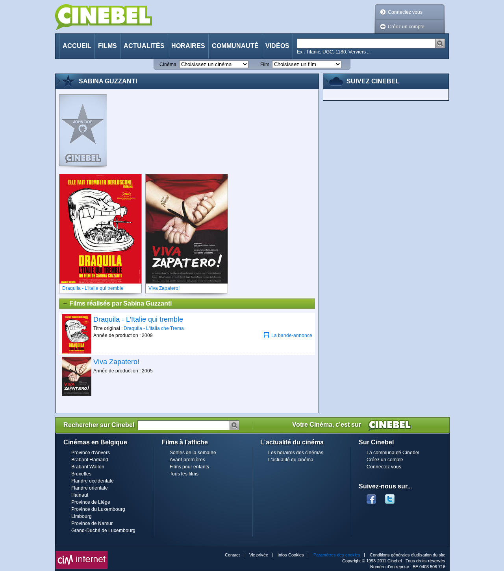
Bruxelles (81, 474)
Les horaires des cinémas (295, 452)
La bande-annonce (291, 335)
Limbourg (81, 516)
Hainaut (79, 495)
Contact (232, 555)
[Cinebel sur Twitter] (393, 496)
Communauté (235, 45)
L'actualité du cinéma (290, 459)
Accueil (77, 45)
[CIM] (81, 553)
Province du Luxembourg (98, 509)
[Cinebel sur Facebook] (371, 496)
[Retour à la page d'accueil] (103, 17)
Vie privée (258, 555)
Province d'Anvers (90, 452)
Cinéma (167, 64)
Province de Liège (90, 502)
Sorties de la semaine (193, 452)
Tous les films (184, 474)
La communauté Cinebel (393, 452)
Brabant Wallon (87, 467)
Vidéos (277, 45)
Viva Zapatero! (116, 362)
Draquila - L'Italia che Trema (154, 328)
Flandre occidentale (92, 481)
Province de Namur (92, 523)
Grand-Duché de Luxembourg (103, 530)
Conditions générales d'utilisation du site (407, 555)
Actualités (144, 45)
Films (107, 45)
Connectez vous (405, 12)
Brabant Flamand (89, 459)
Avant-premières (187, 459)
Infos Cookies (291, 555)
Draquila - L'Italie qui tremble (138, 319)
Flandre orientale (89, 488)
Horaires (188, 45)
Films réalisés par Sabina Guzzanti (120, 303)
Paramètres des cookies (336, 555)
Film (264, 64)
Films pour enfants (189, 467)
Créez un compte (406, 26)
